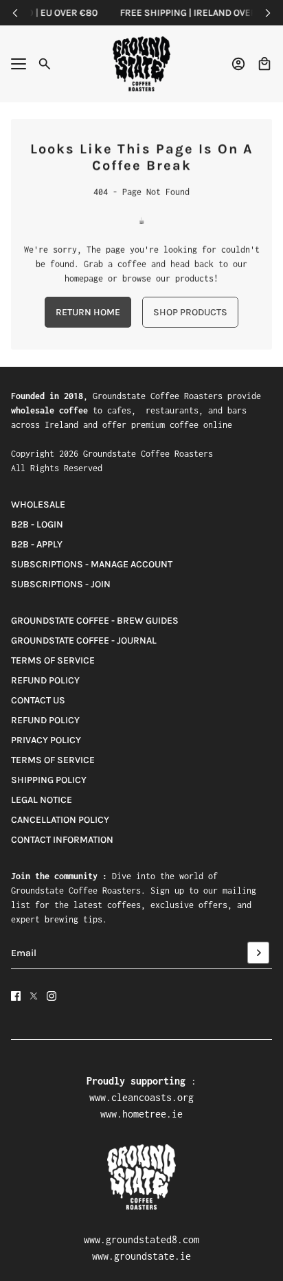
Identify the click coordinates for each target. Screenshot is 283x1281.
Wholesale (38, 504)
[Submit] (258, 953)
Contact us (38, 700)
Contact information (62, 840)
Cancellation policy (60, 820)
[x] (33, 996)
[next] (268, 12)
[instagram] (51, 996)
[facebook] (15, 996)
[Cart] (264, 63)
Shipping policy (49, 780)
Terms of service (53, 760)
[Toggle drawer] (18, 63)
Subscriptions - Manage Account (91, 564)
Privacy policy (46, 740)
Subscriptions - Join (61, 584)
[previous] (15, 12)
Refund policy (45, 680)
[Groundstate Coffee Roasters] (141, 63)
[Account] (238, 63)
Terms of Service (53, 660)
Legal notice (41, 800)
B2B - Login (37, 524)
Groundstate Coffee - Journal (84, 640)
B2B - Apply (37, 544)
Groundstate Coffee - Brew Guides (95, 620)
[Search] (44, 63)
